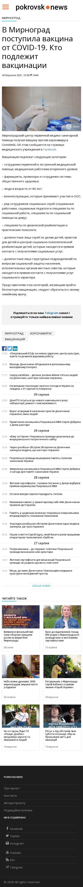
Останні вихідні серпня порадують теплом (36, 494)
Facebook (49, 149)
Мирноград (11, 18)
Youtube (15, 853)
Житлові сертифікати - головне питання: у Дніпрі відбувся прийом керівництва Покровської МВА (45, 485)
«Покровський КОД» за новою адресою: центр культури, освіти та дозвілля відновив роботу (45, 355)
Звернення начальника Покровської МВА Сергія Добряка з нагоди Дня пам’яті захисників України (45, 470)
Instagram (17, 843)
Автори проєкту (14, 803)
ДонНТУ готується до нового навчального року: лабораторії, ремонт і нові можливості (39, 402)
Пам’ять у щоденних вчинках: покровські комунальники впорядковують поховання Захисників (44, 514)
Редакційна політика (18, 810)
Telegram (51, 313)
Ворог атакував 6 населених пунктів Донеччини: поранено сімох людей (40, 413)
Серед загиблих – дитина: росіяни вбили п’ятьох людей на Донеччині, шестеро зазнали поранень (44, 376)
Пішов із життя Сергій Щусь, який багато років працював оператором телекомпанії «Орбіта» (45, 536)
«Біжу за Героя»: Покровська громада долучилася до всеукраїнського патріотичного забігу (42, 438)
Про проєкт (12, 788)
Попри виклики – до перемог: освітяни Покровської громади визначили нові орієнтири (41, 550)
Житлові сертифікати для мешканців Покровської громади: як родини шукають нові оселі (40, 561)
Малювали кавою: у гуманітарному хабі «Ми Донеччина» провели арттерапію (45, 503)
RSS (12, 860)
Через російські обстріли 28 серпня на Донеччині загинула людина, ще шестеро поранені (40, 449)
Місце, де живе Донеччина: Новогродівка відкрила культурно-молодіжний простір (41, 572)
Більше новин (41, 586)
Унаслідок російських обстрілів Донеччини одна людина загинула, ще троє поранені (44, 525)
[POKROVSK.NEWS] (42, 6)
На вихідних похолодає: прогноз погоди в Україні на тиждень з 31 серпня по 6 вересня (42, 387)
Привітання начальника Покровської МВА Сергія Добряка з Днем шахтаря (45, 423)
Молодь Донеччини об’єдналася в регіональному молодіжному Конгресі (40, 366)
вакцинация (15, 339)
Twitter (15, 836)
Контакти (10, 795)
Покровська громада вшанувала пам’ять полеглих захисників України (41, 459)
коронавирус (41, 333)
